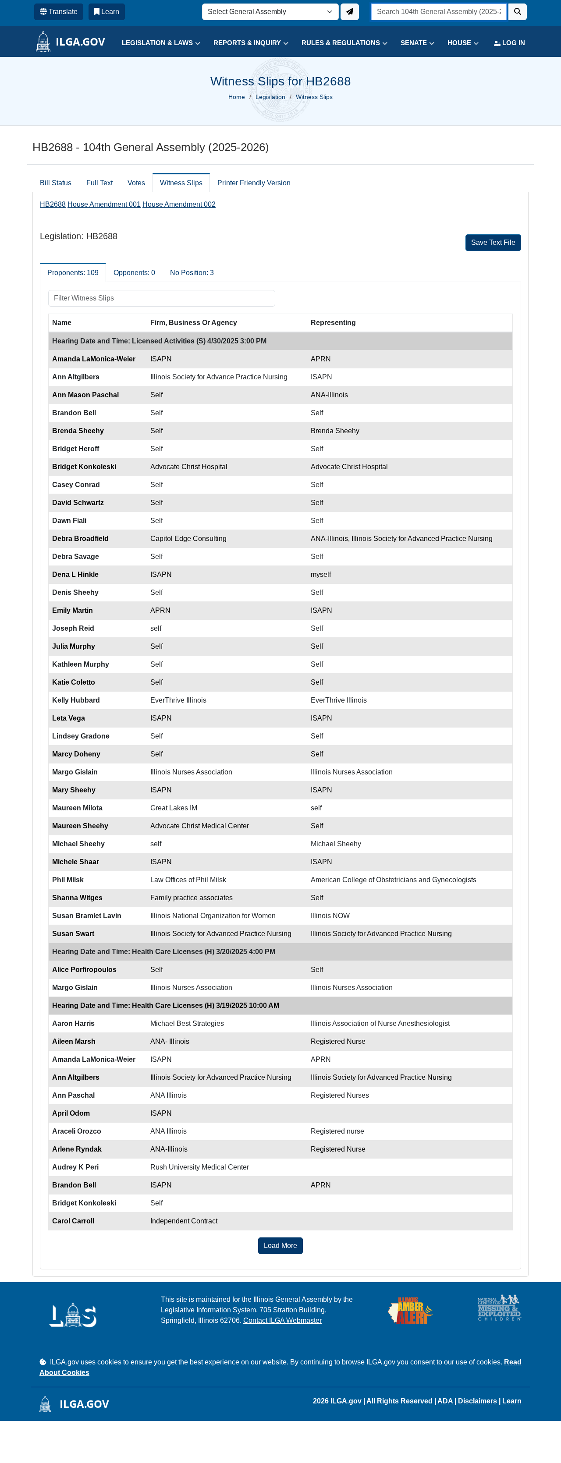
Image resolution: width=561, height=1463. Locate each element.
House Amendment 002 (179, 204)
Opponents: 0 (134, 272)
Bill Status (55, 183)
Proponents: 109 (73, 272)
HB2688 (53, 204)
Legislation (270, 96)
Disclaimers (477, 1401)
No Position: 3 (192, 272)
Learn (512, 1401)
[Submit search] (517, 12)
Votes (136, 183)
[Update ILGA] (350, 12)
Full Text (99, 183)
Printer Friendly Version (254, 183)
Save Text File (493, 242)
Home (236, 96)
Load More (280, 1245)
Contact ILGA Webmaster (282, 1320)
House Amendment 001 (104, 204)
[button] (154, 43)
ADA (445, 1401)
